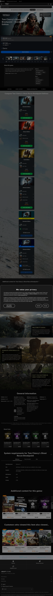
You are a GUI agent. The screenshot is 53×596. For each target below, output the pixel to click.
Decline (38, 305)
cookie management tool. (22, 295)
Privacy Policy (25, 293)
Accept (45, 305)
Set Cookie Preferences (9, 306)
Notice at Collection (34, 293)
